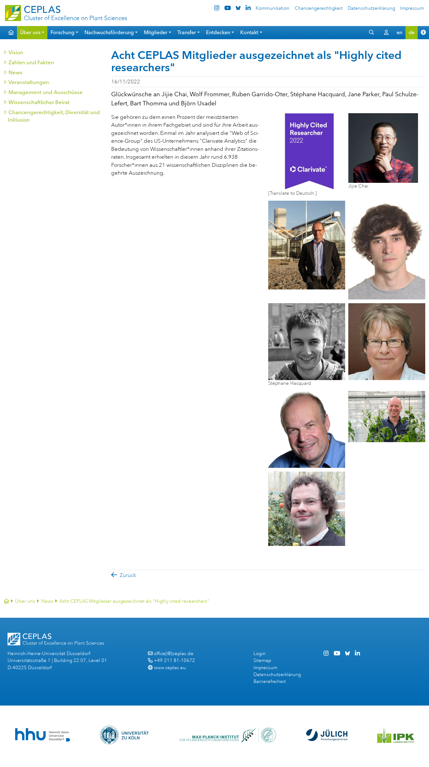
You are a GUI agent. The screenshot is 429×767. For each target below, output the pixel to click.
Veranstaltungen (28, 82)
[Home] (6, 601)
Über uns (25, 601)
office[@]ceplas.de (173, 654)
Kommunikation (273, 8)
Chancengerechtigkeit (319, 8)
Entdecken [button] (218, 32)
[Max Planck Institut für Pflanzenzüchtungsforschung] (227, 735)
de (412, 32)
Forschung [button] (62, 32)
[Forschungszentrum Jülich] (327, 735)
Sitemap (262, 661)
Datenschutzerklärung (371, 8)
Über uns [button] (30, 32)
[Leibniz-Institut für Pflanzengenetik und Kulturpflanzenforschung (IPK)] (395, 735)
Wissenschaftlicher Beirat (39, 102)
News (15, 72)
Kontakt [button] (249, 32)
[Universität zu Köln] (125, 735)
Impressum (412, 8)
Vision (15, 52)
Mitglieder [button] (155, 32)
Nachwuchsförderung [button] (109, 32)
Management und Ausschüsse (45, 92)
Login (259, 654)
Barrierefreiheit (269, 682)
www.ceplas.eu (170, 668)
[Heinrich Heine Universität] (42, 735)
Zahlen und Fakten (31, 62)
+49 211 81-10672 (174, 661)
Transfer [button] (186, 32)
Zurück (128, 575)
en (399, 32)
